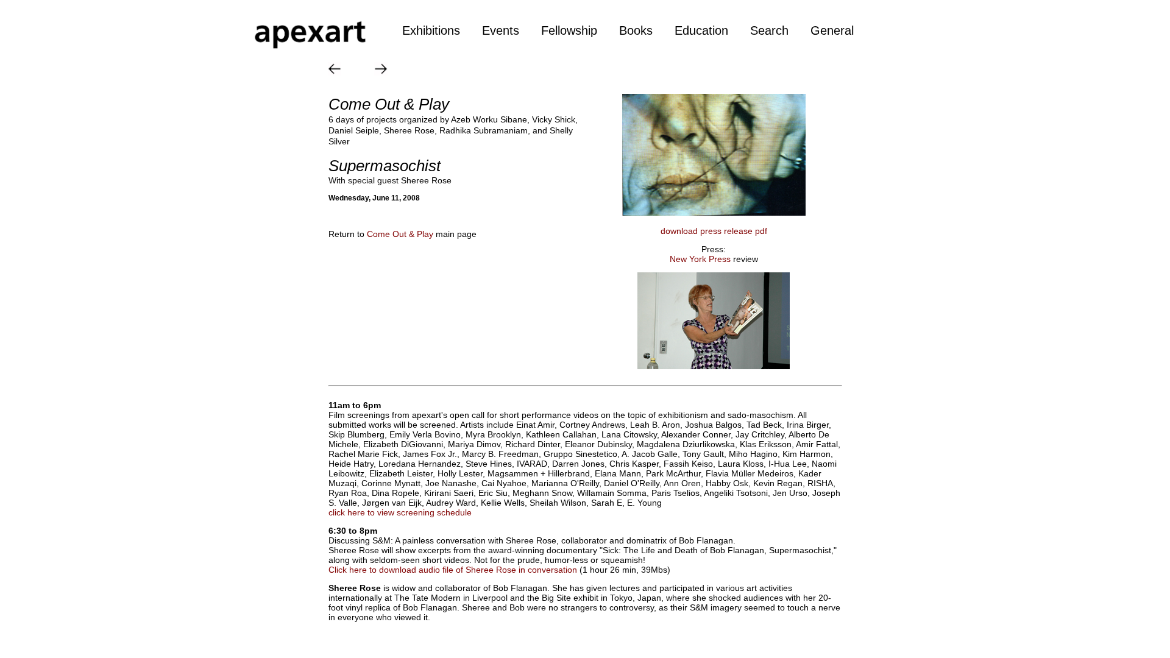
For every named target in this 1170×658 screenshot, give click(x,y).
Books (636, 30)
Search (769, 30)
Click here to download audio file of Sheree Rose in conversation (452, 570)
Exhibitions (431, 30)
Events (500, 30)
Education (701, 30)
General (832, 30)
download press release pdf (714, 231)
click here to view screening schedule (400, 512)
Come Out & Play (400, 234)
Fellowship (569, 30)
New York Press (701, 259)
